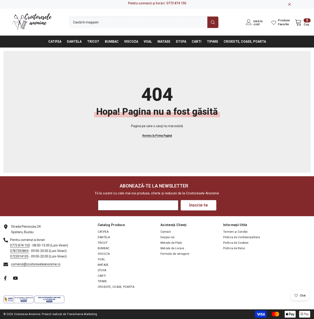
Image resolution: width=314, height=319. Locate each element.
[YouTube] (15, 278)
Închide (289, 4)
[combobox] (138, 22)
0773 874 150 (176, 3)
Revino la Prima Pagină (157, 135)
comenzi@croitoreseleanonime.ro (35, 264)
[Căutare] (143, 22)
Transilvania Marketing (82, 314)
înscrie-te (198, 205)
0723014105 (19, 256)
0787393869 (19, 251)
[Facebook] (5, 278)
